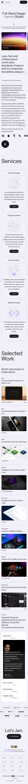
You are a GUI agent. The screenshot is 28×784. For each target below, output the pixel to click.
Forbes (19, 123)
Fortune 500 (12, 100)
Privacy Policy (19, 780)
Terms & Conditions (10, 780)
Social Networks (6, 88)
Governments (17, 88)
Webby (17, 111)
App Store (21, 125)
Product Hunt (14, 113)
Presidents (4, 90)
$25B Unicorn (5, 92)
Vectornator (14, 698)
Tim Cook (15, 120)
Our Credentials (14, 778)
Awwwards (8, 111)
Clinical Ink (14, 691)
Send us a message (8, 751)
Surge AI (13, 637)
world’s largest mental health (10, 95)
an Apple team (21, 97)
